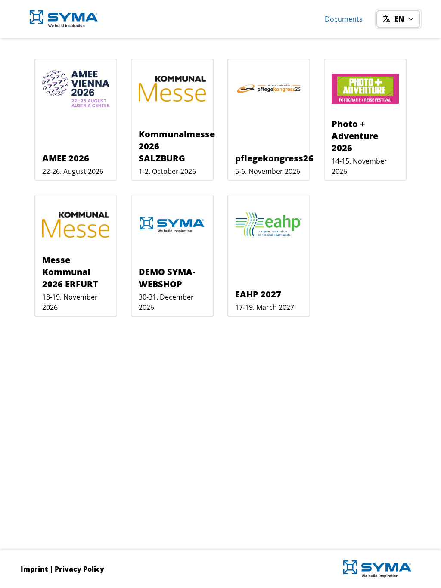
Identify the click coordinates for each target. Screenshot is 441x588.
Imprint (34, 569)
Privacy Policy (79, 569)
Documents (344, 19)
